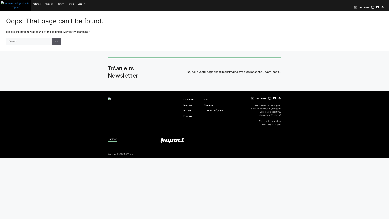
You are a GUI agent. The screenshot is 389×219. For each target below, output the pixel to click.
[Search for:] (29, 41)
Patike (71, 3)
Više (80, 3)
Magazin (49, 3)
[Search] (56, 41)
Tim (206, 99)
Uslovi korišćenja (213, 110)
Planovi (60, 3)
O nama (208, 104)
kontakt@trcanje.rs (271, 124)
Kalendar (37, 3)
